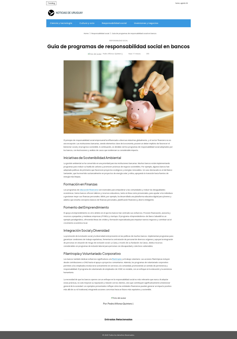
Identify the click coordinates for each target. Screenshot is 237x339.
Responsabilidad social (118, 40)
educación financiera (89, 189)
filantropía (116, 259)
